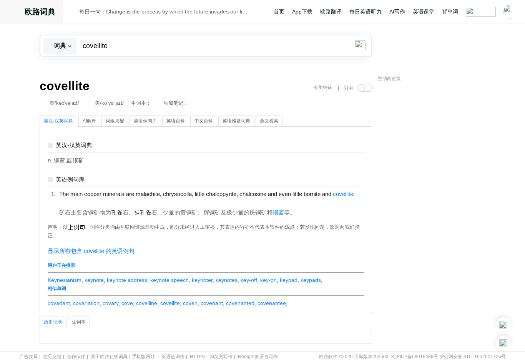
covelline (146, 303)
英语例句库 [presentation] (145, 121)
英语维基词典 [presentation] (236, 121)
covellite (170, 303)
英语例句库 (70, 180)
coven (190, 303)
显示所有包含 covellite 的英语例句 (91, 251)
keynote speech (169, 280)
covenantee (272, 303)
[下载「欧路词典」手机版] (503, 324)
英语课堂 (423, 11)
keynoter (202, 280)
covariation (86, 303)
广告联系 (28, 356)
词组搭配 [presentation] (115, 121)
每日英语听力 (365, 11)
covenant (212, 303)
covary (110, 303)
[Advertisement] (435, 202)
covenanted (240, 303)
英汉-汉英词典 (74, 145)
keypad (288, 280)
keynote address (127, 280)
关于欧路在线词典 (109, 356)
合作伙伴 (76, 356)
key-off (249, 280)
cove (127, 303)
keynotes (227, 280)
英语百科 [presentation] (175, 121)
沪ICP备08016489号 (416, 356)
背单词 (450, 11)
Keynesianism (64, 280)
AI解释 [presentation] (89, 121)
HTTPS (197, 356)
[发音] (73, 13)
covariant (59, 303)
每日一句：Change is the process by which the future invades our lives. (163, 11)
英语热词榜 (172, 356)
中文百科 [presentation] (203, 121)
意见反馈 (52, 356)
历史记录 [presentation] (53, 322)
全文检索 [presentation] (269, 121)
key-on (268, 280)
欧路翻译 (331, 11)
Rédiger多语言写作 (258, 356)
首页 (279, 11)
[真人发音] (72, 201)
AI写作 (397, 11)
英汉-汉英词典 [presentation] (58, 121)
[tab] (58, 121)
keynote (94, 280)
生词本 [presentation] (79, 322)
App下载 (302, 11)
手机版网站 (143, 356)
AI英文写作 (221, 356)
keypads (311, 280)
